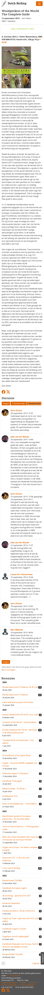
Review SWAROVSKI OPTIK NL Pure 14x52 (20, 714)
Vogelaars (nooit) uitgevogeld (15, 936)
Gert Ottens (16, 410)
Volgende (36, 963)
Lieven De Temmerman (22, 574)
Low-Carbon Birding (11, 868)
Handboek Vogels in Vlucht (14, 929)
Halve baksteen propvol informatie (17, 702)
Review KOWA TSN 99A (12, 954)
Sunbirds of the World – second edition (19, 722)
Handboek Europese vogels (14, 888)
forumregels (9, 670)
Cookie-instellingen (27, 985)
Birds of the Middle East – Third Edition (19, 803)
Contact (23, 982)
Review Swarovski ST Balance (15, 694)
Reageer (6, 403)
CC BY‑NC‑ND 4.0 (13, 975)
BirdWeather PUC (10, 796)
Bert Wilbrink (17, 629)
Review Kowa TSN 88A (12, 880)
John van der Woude (20, 436)
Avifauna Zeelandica (11, 903)
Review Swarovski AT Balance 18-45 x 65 (20, 687)
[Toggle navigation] (39, 3)
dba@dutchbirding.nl (9, 982)
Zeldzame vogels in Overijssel (15, 773)
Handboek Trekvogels (12, 781)
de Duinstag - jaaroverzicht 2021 (16, 895)
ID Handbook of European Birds (16, 755)
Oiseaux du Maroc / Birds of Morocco (18, 911)
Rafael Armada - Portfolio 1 (14, 788)
